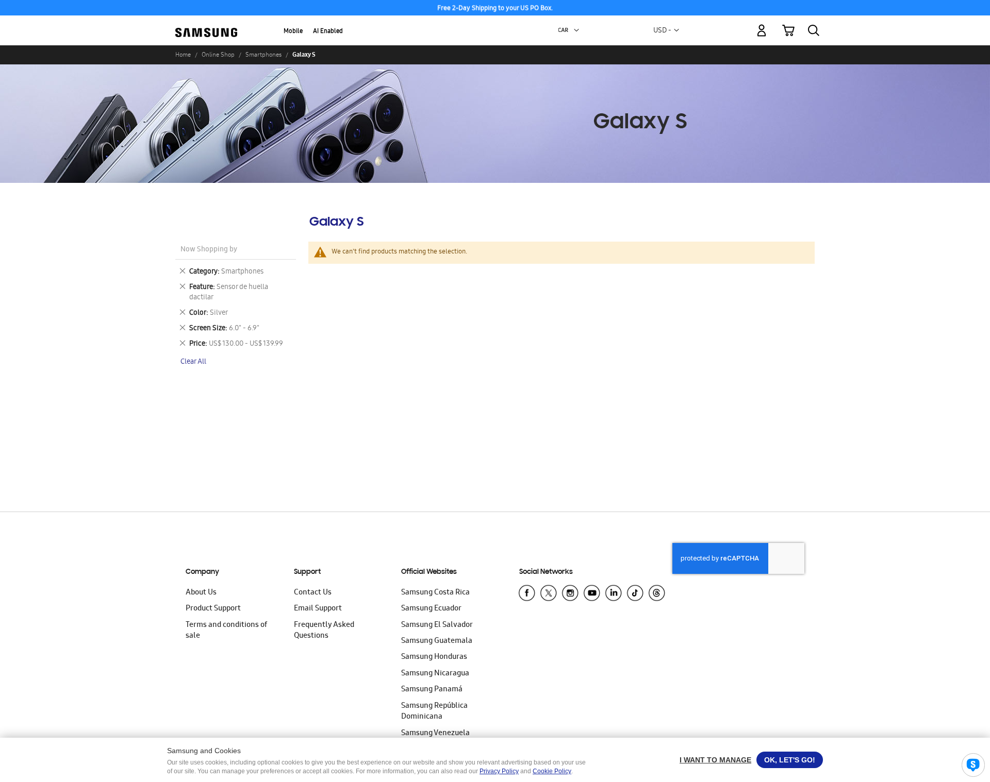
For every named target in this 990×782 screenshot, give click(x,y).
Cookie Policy (552, 771)
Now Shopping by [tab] (208, 250)
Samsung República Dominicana (434, 711)
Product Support (213, 609)
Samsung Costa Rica (435, 593)
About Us (201, 593)
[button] (576, 30)
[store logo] (206, 24)
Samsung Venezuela (435, 733)
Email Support (318, 609)
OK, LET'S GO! (789, 760)
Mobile (293, 32)
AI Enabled (328, 32)
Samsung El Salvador (437, 625)
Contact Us (313, 593)
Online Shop (218, 54)
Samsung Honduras (434, 657)
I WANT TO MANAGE (715, 760)
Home (183, 54)
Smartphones (263, 54)
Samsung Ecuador (431, 609)
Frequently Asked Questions (324, 630)
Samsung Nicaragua (435, 674)
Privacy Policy (499, 771)
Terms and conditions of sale (226, 630)
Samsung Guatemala (436, 641)
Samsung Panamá (432, 690)
